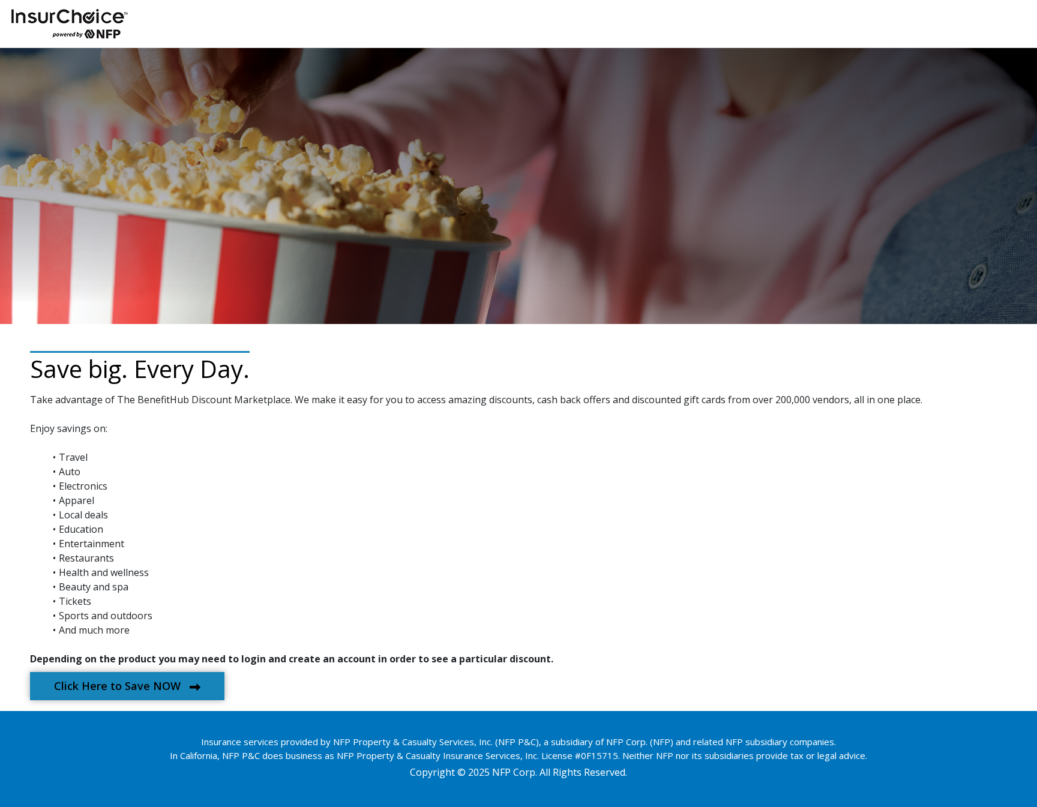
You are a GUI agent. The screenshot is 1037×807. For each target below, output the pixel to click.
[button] (127, 686)
